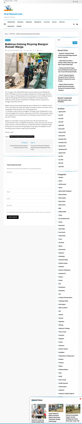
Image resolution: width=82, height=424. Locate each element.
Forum (60, 239)
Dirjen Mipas (62, 229)
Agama (60, 181)
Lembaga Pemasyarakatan (65, 297)
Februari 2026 (62, 132)
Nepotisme (61, 321)
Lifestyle (62, 22)
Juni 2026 (61, 118)
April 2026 (61, 125)
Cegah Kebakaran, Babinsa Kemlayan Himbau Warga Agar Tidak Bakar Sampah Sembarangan (54, 417)
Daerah (60, 222)
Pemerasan (61, 345)
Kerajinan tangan (63, 263)
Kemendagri (62, 256)
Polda (60, 373)
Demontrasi (62, 225)
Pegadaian (61, 338)
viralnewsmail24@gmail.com (15, 50)
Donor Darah (62, 232)
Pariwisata (61, 335)
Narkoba (29, 22)
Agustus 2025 (62, 153)
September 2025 (63, 149)
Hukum (60, 246)
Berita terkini (62, 201)
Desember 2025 (62, 139)
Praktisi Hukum (63, 386)
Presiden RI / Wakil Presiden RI (66, 393)
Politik (54, 22)
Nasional (20, 22)
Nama (8, 192)
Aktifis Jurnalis (62, 184)
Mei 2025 (61, 163)
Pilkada (61, 366)
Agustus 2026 (62, 111)
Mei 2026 (61, 122)
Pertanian (61, 362)
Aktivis (60, 187)
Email (8, 198)
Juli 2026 (61, 115)
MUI (60, 311)
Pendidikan (11, 22)
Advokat (61, 177)
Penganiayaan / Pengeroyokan (66, 356)
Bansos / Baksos (63, 194)
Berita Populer (62, 198)
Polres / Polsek (62, 380)
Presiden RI (37, 22)
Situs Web (9, 205)
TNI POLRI (47, 22)
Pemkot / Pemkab (63, 349)
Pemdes (61, 342)
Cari (59, 40)
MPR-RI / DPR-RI (63, 308)
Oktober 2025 (62, 146)
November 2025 (63, 142)
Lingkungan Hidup (63, 301)
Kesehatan (10, 26)
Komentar (9, 172)
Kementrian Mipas (63, 260)
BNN (60, 208)
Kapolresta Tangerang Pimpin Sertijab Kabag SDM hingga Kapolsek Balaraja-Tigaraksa (67, 55)
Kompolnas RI (62, 273)
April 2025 (61, 166)
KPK (60, 284)
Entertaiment (62, 235)
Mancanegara (62, 304)
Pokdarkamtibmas (63, 369)
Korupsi (60, 280)
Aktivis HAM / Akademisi (65, 191)
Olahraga (61, 325)
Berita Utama (62, 205)
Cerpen (60, 215)
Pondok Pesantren (63, 383)
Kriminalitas (62, 290)
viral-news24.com (13, 13)
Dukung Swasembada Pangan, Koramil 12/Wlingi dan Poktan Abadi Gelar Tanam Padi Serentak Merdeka (72, 419)
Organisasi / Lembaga (64, 328)
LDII (60, 294)
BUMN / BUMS (62, 212)
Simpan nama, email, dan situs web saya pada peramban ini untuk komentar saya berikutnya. (30, 212)
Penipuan (61, 359)
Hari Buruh (61, 242)
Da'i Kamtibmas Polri (64, 218)
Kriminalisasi (62, 287)
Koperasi (61, 277)
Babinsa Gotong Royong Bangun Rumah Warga (22, 136)
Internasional (62, 249)
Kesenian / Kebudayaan (64, 270)
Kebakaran (61, 253)
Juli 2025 (61, 156)
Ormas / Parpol (62, 332)
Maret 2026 (62, 129)
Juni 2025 (61, 159)
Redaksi (19, 26)
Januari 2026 (62, 135)
